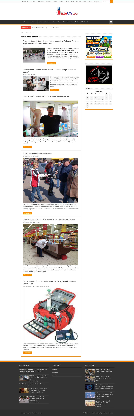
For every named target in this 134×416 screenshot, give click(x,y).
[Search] (111, 1)
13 (99, 99)
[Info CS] (67, 11)
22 (106, 101)
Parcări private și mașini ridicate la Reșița (31, 384)
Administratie (41, 1)
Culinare (55, 1)
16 (110, 99)
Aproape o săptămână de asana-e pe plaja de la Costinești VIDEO (102, 402)
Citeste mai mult (51, 63)
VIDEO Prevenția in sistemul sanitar (37, 154)
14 (102, 99)
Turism (84, 1)
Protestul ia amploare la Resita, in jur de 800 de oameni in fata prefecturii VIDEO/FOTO (33, 370)
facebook (54, 369)
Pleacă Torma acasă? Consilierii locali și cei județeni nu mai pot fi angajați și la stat (104, 386)
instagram (55, 372)
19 (95, 101)
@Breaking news (37, 46)
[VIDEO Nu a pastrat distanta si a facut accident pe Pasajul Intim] (24, 378)
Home (24, 33)
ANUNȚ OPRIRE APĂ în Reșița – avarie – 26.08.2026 (45, 27)
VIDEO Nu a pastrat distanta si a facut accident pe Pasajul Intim (38, 377)
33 (29, 385)
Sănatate (78, 1)
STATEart (98, 413)
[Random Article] (111, 22)
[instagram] (87, 413)
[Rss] (83, 413)
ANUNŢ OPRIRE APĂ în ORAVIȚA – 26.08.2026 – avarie (102, 378)
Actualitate (48, 1)
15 (106, 99)
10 (87, 99)
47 (38, 381)
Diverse (61, 1)
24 (87, 103)
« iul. (87, 107)
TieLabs (111, 413)
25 (91, 103)
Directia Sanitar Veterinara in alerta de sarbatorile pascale (46, 96)
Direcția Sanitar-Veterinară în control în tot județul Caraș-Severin (49, 220)
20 (99, 101)
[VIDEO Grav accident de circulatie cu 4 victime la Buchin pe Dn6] (24, 399)
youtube (54, 375)
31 (38, 393)
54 (29, 373)
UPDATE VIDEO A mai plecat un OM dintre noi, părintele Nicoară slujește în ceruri (38, 390)
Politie (67, 1)
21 (102, 101)
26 (95, 103)
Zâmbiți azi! (96, 1)
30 (39, 402)
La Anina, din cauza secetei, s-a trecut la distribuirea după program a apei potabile (104, 394)
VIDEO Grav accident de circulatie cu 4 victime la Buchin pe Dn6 (36, 398)
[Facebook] (85, 413)
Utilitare (72, 1)
